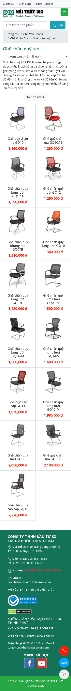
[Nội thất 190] (23, 13)
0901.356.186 (52, 570)
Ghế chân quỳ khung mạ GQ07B (17, 246)
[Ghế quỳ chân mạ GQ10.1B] (53, 118)
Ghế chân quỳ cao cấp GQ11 (17, 507)
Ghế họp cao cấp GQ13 (17, 404)
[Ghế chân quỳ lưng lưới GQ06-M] (18, 328)
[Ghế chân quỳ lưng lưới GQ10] (53, 222)
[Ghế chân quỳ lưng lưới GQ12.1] (18, 168)
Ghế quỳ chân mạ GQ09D (53, 457)
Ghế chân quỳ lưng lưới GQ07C (17, 299)
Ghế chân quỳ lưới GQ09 (17, 457)
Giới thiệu (8, 3)
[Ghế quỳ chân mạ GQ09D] (53, 435)
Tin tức (38, 3)
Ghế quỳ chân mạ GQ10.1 (17, 140)
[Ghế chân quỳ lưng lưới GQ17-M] (53, 381)
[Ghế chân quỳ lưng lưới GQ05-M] (53, 275)
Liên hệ (49, 3)
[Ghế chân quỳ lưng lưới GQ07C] (18, 275)
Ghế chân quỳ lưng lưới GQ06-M (17, 352)
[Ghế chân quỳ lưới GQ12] (53, 168)
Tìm (59, 25)
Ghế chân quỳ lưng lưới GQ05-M (53, 299)
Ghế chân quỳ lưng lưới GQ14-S (53, 352)
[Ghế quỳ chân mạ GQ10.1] (18, 118)
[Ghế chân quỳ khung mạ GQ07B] (18, 222)
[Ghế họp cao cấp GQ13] (18, 381)
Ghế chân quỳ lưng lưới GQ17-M (53, 406)
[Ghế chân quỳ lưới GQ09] (18, 435)
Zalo (64, 662)
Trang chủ (12, 34)
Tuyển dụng (24, 3)
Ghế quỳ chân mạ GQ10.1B (53, 140)
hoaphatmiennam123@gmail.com (29, 582)
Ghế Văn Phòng (33, 34)
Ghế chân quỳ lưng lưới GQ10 (53, 244)
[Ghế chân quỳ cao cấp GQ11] (18, 485)
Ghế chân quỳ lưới (44, 38)
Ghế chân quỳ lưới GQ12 (53, 190)
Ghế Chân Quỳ (19, 38)
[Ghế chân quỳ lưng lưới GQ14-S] (53, 328)
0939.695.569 (32, 570)
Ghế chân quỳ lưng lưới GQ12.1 (17, 192)
